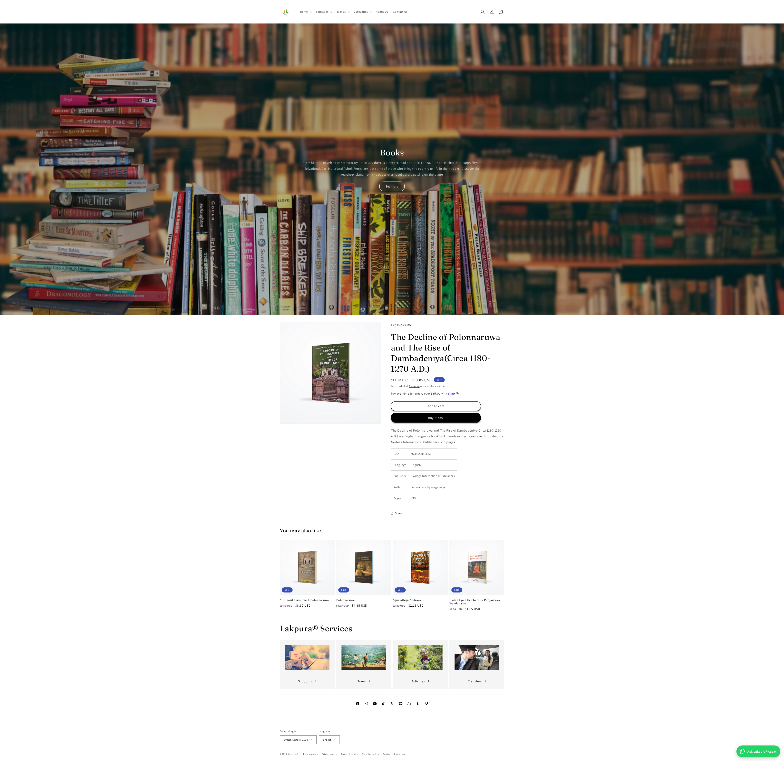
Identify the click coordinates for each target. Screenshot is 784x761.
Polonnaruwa (345, 599)
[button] (305, 11)
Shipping (414, 385)
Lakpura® (293, 753)
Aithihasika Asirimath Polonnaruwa (304, 599)
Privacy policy (329, 753)
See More (392, 186)
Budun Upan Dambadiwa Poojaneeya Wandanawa (474, 601)
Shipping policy (370, 753)
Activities (418, 681)
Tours (361, 681)
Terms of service (349, 753)
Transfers (475, 681)
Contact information (394, 753)
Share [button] (399, 513)
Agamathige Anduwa (407, 599)
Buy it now (436, 418)
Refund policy (310, 753)
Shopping (305, 681)
